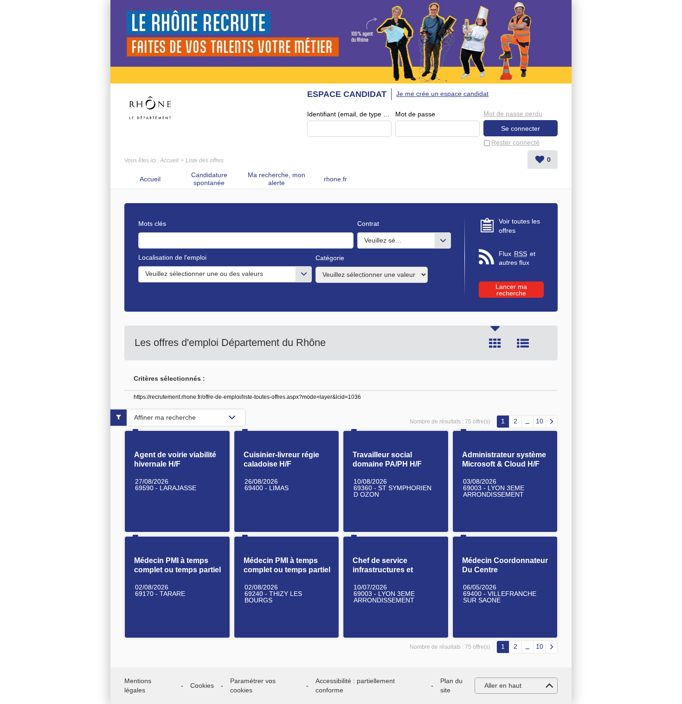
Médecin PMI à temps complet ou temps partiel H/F (177, 570)
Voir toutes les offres (519, 226)
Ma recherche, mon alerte (276, 178)
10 (539, 421)
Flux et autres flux (517, 258)
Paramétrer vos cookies (253, 685)
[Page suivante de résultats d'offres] (551, 422)
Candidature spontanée (209, 178)
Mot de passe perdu (512, 113)
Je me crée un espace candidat (442, 93)
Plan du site (451, 685)
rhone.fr (335, 179)
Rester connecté (515, 142)
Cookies (202, 685)
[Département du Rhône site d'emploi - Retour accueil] (150, 107)
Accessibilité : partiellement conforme (355, 685)
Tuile (495, 343)
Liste (523, 343)
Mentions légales (137, 685)
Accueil (169, 160)
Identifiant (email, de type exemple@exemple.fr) (349, 114)
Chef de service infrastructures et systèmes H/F (383, 570)
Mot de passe (415, 114)
